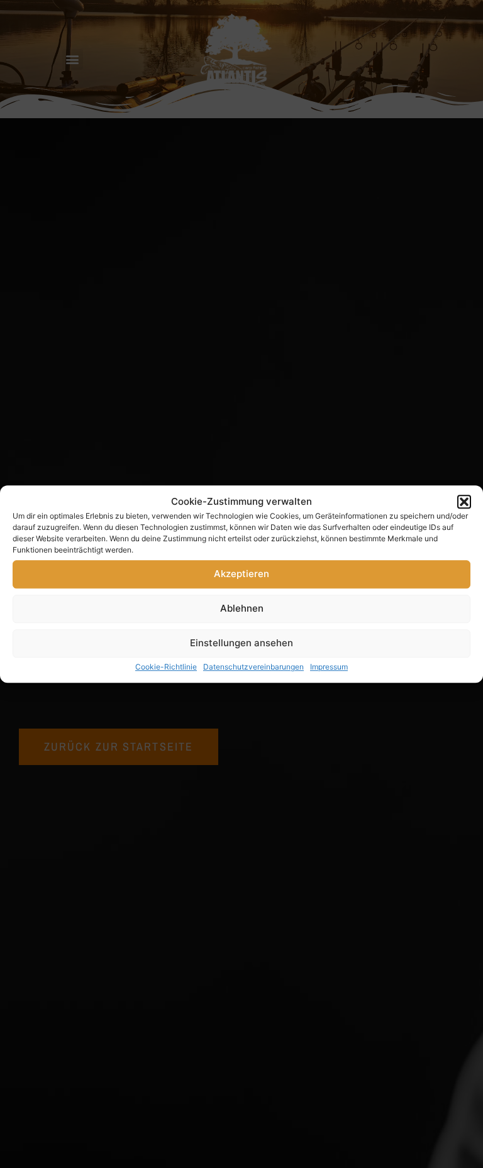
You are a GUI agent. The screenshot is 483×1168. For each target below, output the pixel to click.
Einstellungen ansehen (241, 643)
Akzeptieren (241, 574)
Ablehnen (242, 608)
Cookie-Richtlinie (166, 666)
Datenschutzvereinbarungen (253, 666)
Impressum (329, 666)
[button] (464, 502)
